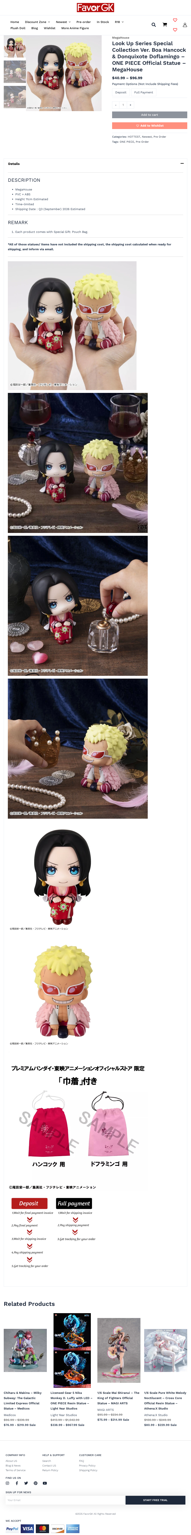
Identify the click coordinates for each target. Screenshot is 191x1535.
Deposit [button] (120, 92)
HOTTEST (134, 136)
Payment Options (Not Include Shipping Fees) (145, 84)
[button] (48, 22)
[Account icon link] (185, 25)
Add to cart (149, 115)
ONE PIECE (127, 141)
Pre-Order (142, 141)
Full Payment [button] (143, 92)
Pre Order (160, 136)
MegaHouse (120, 37)
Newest (147, 136)
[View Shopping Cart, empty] (165, 25)
